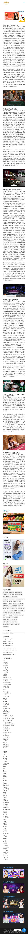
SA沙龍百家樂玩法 (13, 315)
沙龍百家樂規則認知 (11, 242)
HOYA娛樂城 (16, 196)
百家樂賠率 (15, 254)
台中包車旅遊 (6, 789)
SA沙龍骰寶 (21, 208)
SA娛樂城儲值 (8, 28)
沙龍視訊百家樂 (14, 246)
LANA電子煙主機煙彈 (7, 717)
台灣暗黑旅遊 (6, 744)
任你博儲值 (5, 217)
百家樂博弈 (17, 624)
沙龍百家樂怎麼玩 (8, 237)
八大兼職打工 (6, 662)
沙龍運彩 (8, 64)
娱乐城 (16, 225)
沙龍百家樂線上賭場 (8, 136)
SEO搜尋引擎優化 (7, 708)
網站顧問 (5, 676)
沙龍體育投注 (15, 144)
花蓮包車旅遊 (6, 785)
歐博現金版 (20, 225)
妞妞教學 (14, 222)
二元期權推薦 (7, 328)
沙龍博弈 (22, 35)
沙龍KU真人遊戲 (13, 335)
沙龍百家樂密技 (7, 471)
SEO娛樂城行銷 (6, 802)
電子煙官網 (5, 727)
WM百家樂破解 (8, 211)
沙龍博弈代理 (21, 335)
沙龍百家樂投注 (20, 347)
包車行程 (5, 758)
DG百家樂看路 (15, 193)
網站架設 (5, 710)
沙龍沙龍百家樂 (9, 464)
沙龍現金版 (7, 112)
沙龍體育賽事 (18, 66)
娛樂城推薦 (11, 225)
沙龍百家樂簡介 (11, 134)
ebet (17, 304)
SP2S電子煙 (5, 670)
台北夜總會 (5, 804)
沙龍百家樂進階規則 (13, 137)
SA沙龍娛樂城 (17, 200)
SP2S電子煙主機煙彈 (7, 720)
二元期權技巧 (15, 327)
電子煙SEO (5, 713)
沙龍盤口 (22, 139)
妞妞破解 (9, 223)
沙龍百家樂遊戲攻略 (13, 59)
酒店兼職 (5, 698)
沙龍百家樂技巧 (12, 347)
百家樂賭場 (17, 256)
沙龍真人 (11, 244)
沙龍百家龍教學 (15, 139)
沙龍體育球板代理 (10, 66)
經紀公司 (5, 747)
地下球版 (13, 220)
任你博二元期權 (14, 215)
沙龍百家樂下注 (21, 234)
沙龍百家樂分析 (8, 45)
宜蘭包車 (5, 792)
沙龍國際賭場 (7, 40)
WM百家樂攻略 (13, 323)
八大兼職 (5, 699)
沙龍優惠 (13, 35)
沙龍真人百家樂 (7, 62)
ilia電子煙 (5, 674)
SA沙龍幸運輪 (20, 201)
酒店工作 (5, 814)
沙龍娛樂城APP (6, 608)
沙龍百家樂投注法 (18, 125)
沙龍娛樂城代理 (8, 340)
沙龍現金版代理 (17, 612)
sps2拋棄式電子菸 (7, 682)
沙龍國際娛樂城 (19, 36)
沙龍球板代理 (8, 114)
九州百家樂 (12, 213)
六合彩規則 (6, 218)
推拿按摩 (5, 742)
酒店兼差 (5, 771)
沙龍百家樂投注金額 (18, 48)
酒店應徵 (5, 773)
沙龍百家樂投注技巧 (8, 125)
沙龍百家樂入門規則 (17, 468)
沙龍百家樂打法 (16, 237)
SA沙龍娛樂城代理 (14, 310)
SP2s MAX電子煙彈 (7, 679)
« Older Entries (6, 510)
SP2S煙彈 (5, 689)
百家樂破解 (9, 254)
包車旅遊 (5, 759)
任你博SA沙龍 (7, 215)
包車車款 (5, 756)
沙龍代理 (5, 603)
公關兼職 (5, 777)
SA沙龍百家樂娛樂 (10, 30)
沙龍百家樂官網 (8, 122)
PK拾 (20, 196)
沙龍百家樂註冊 (18, 356)
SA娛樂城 (5, 594)
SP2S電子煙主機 (6, 691)
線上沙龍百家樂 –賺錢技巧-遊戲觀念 (12, 190)
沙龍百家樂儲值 (7, 115)
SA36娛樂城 (11, 592)
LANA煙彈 (5, 694)
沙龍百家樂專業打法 (12, 124)
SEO (4, 768)
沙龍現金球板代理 (15, 112)
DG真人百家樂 (11, 304)
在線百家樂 (7, 220)
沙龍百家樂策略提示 (16, 351)
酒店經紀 (5, 701)
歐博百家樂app (10, 227)
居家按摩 (5, 836)
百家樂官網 (8, 251)
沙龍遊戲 (5, 247)
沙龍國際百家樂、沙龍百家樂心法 (11, 453)
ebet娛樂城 (14, 194)
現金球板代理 (10, 249)
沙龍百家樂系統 (17, 54)
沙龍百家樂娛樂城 (6, 622)
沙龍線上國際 (12, 361)
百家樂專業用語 (21, 251)
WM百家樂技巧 (6, 323)
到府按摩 (5, 838)
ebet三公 (20, 304)
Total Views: (6, 652)
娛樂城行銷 (5, 800)
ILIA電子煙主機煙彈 (7, 722)
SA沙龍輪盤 (15, 208)
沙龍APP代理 (19, 229)
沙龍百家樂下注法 (7, 235)
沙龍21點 (19, 227)
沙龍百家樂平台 (15, 471)
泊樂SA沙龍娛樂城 (8, 26)
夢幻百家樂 (18, 220)
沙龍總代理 (18, 361)
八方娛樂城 (10, 217)
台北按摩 (5, 819)
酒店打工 (5, 830)
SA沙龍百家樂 (14, 596)
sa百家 (10, 210)
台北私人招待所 (6, 737)
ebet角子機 (19, 194)
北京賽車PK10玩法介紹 (12, 330)
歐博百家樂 (6, 335)
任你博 (16, 213)
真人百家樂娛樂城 (16, 258)
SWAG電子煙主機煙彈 (8, 715)
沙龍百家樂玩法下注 (16, 476)
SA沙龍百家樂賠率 (9, 316)
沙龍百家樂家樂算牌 (17, 122)
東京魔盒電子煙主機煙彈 (8, 725)
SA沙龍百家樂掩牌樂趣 (8, 311)
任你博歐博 (13, 328)
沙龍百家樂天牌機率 (8, 48)
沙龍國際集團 (14, 40)
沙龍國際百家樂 (14, 461)
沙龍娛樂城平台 (9, 342)
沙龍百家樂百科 (9, 131)
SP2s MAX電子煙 (7, 677)
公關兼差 (5, 775)
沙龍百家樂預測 (7, 139)
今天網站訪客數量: (7, 641)
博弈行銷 (5, 799)
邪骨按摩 (5, 811)
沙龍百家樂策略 (18, 132)
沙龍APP (13, 229)
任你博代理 (21, 215)
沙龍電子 (13, 64)
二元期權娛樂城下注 (7, 327)
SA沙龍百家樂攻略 (7, 313)
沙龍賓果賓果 (22, 246)
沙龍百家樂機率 (6, 52)
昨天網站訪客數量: (7, 645)
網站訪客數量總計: (7, 654)
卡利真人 (12, 218)
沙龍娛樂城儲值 (16, 340)
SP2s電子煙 (5, 681)
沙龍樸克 (11, 43)
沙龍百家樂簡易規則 (8, 54)
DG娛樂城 (16, 303)
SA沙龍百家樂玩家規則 (17, 203)
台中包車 (5, 795)
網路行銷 (5, 706)
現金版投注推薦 (20, 247)
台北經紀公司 (6, 833)
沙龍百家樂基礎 (11, 47)
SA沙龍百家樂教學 (7, 203)
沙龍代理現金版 (21, 456)
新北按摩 (5, 835)
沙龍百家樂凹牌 (15, 115)
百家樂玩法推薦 (17, 253)
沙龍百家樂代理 (20, 615)
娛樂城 (21, 33)
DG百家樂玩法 (8, 193)
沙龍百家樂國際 (16, 45)
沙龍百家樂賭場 (19, 358)
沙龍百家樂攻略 (13, 127)
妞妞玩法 (19, 222)
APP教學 (23, 301)
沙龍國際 (9, 337)
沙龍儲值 (18, 35)
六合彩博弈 (16, 217)
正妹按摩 (5, 823)
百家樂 (23, 66)
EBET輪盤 (5, 196)
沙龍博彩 (5, 337)
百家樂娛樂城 (9, 146)
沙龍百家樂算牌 (18, 481)
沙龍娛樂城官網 (6, 610)
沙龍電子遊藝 (8, 144)
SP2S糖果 (5, 734)
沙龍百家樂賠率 (11, 358)
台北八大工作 (6, 703)
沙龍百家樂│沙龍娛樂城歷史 (10, 109)
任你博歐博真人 (20, 328)
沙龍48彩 (8, 229)
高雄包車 (5, 790)
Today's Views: (6, 639)
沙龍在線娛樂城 (21, 40)
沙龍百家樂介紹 (14, 235)
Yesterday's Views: (7, 643)
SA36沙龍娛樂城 (18, 592)
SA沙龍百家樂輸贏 (16, 318)
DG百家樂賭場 (7, 194)
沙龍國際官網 (11, 230)
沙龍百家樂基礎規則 (11, 402)
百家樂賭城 (11, 256)
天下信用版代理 (8, 334)
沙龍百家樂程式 (10, 132)
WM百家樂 (5, 322)
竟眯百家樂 (8, 259)
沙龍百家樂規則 (12, 55)
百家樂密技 (14, 251)
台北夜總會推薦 (6, 809)
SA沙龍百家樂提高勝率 (19, 311)
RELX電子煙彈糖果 (7, 684)
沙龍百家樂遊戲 (17, 57)
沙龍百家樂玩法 (19, 407)
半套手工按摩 (6, 818)
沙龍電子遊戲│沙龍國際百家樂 (10, 300)
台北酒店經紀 (6, 705)
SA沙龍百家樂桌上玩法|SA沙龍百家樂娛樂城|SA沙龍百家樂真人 (14, 395)
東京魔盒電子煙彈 (7, 693)
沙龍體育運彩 (22, 144)
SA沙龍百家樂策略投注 (14, 33)
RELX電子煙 (5, 669)
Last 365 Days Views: (8, 650)
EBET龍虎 (10, 196)
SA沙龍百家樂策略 (16, 31)
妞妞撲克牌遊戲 (7, 222)
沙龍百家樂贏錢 (12, 359)
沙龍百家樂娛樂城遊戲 (14, 120)
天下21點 (17, 332)
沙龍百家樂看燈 (17, 131)
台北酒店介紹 (6, 807)
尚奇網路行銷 (6, 746)
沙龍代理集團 (6, 457)
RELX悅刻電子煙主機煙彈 (8, 718)
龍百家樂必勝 (11, 488)
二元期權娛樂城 (20, 325)
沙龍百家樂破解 (14, 349)
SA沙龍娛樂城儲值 (12, 201)
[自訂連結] (24, 930)
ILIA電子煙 (5, 663)
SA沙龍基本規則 (10, 200)
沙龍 (16, 227)
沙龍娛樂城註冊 (6, 42)
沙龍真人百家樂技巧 (16, 62)
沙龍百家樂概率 (20, 50)
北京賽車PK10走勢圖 (10, 332)
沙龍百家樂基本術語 (9, 117)
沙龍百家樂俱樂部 (11, 346)
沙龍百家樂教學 (12, 50)
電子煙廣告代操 (6, 711)
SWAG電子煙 (6, 735)
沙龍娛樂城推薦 (21, 610)
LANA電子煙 (5, 847)
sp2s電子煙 (5, 665)
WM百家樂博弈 (11, 322)
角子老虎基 (20, 259)
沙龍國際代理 (6, 36)
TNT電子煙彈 (6, 763)
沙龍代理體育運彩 (13, 457)
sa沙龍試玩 (9, 208)
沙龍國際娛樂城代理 (7, 339)
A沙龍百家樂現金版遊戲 (8, 303)
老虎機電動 (14, 259)
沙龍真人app (16, 244)
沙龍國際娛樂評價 (15, 38)
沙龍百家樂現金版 (13, 478)
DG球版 (21, 303)
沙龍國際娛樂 (12, 36)
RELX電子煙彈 (6, 696)
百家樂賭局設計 (7, 258)
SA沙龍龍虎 (5, 210)
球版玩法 (16, 249)
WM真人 (7, 213)
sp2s (4, 660)
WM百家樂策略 (16, 211)
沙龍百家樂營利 (11, 407)
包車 (4, 749)
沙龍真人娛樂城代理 (10, 60)
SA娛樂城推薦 (15, 28)
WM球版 (21, 320)
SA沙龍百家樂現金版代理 (18, 205)
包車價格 (5, 753)
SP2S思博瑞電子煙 (7, 732)
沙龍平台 (12, 42)
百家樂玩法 (10, 253)
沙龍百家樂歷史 (13, 52)
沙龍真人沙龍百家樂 (15, 141)
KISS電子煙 (5, 667)
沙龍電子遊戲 (19, 64)
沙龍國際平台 (18, 230)
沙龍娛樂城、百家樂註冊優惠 (10, 25)
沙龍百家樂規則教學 (18, 136)
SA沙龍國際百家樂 (12, 198)
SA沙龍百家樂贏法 (18, 316)
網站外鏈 (5, 783)
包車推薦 (5, 751)
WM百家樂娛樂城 (20, 322)
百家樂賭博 (21, 254)
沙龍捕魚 (22, 42)
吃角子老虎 (17, 218)
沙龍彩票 (17, 42)
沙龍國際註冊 (10, 232)
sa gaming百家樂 (13, 308)
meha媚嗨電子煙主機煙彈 (9, 723)
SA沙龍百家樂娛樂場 (19, 30)
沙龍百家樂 (16, 43)
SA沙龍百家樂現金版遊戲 (8, 206)
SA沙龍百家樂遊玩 (19, 206)
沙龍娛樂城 (14, 339)
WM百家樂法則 (15, 210)
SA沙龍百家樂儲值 (6, 599)
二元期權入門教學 (12, 325)
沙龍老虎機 (7, 246)
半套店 (4, 821)
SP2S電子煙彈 (6, 686)
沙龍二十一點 (7, 35)
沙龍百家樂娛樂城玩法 (15, 119)
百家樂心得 (5, 253)
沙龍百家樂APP (13, 234)
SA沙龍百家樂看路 (7, 31)
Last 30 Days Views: (7, 648)
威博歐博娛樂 (15, 223)
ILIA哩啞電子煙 (6, 729)
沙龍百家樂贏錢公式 (8, 57)
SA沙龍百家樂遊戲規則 (13, 320)
